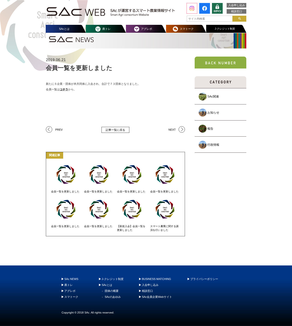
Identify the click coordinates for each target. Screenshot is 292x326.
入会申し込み (236, 5)
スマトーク (187, 28)
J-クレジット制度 (225, 28)
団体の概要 (112, 290)
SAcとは (64, 28)
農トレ (106, 28)
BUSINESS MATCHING (156, 279)
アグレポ (146, 28)
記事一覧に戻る (115, 129)
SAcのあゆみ (113, 296)
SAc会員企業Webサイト (157, 296)
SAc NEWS (71, 279)
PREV (59, 129)
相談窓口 (236, 11)
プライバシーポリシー (204, 279)
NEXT (172, 129)
